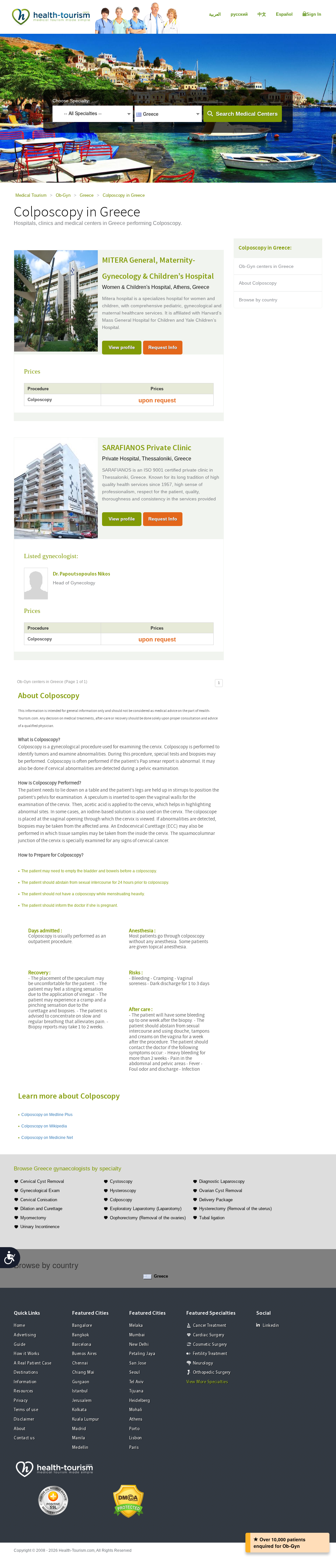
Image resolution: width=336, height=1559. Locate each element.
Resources (23, 1391)
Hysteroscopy (123, 1190)
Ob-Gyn (63, 195)
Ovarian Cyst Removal (220, 1190)
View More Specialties (207, 1382)
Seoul (134, 1372)
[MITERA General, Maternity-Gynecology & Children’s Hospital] (56, 300)
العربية (215, 14)
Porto (134, 1429)
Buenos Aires (84, 1354)
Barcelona (82, 1345)
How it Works (26, 1354)
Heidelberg (139, 1401)
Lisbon (135, 1438)
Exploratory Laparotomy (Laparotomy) (145, 1208)
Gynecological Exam (40, 1190)
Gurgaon (81, 1382)
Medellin (80, 1448)
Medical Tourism (31, 195)
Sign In (313, 14)
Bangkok (80, 1335)
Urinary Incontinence (39, 1226)
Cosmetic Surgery (210, 1345)
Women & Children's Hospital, (137, 287)
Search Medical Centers (247, 114)
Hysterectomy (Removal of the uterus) (235, 1208)
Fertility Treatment (210, 1354)
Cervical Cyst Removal (42, 1181)
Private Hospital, (122, 458)
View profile (122, 347)
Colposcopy (121, 1199)
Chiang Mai (83, 1372)
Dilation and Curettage (41, 1208)
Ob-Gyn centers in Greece (266, 266)
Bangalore (82, 1326)
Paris (134, 1448)
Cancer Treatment (209, 1326)
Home (19, 1326)
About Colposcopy (258, 283)
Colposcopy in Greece (124, 195)
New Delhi (139, 1345)
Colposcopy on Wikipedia (44, 1126)
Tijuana (136, 1391)
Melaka (136, 1326)
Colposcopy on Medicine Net (47, 1137)
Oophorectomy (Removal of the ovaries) (148, 1217)
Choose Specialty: (71, 100)
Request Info (162, 347)
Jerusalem (82, 1401)
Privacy (21, 1401)
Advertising (25, 1335)
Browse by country (258, 299)
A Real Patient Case (33, 1363)
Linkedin (271, 1326)
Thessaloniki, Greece (166, 458)
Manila (78, 1438)
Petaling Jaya (142, 1354)
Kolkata (79, 1410)
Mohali (135, 1410)
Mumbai (137, 1335)
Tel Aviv (136, 1382)
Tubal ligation (211, 1217)
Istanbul (80, 1391)
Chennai (80, 1363)
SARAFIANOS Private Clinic (146, 448)
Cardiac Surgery (208, 1335)
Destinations (26, 1372)
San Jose (137, 1363)
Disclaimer (24, 1419)
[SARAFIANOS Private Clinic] (56, 487)
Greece (87, 195)
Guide (20, 1345)
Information (25, 1382)
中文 (262, 14)
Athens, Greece (191, 287)
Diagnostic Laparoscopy (222, 1181)
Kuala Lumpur (85, 1419)
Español (284, 14)
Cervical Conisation (38, 1199)
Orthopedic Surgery (212, 1372)
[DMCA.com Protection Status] (128, 1500)
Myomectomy (33, 1217)
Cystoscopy (121, 1181)
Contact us (24, 1438)
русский (239, 14)
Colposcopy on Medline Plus (47, 1114)
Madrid (79, 1429)
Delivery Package (216, 1199)
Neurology (203, 1363)
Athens (136, 1419)
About (20, 1429)
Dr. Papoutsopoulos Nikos (81, 574)
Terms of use (26, 1410)
